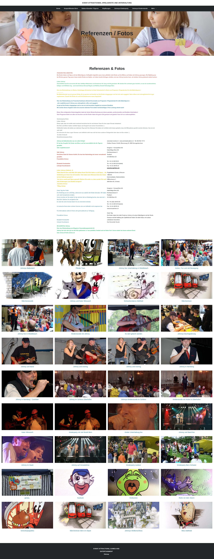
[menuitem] (59, 9)
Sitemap (106, 554)
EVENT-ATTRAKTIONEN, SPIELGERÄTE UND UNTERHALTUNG (107, 3)
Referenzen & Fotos (107, 68)
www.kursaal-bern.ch (113, 168)
